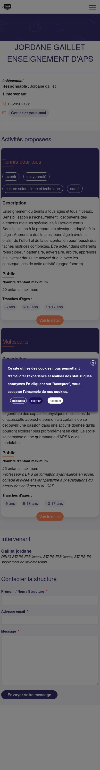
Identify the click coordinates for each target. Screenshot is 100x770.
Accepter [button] (55, 400)
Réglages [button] (18, 400)
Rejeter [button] (36, 400)
